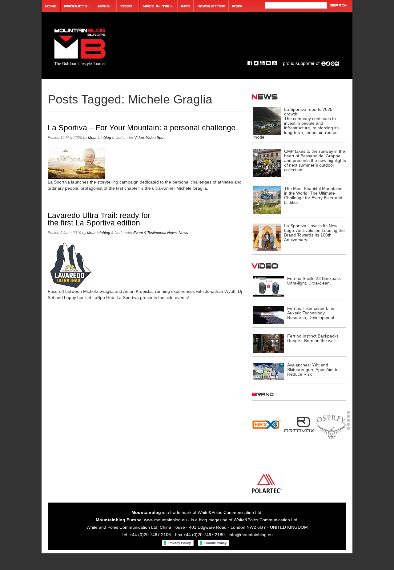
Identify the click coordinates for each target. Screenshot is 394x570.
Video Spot (155, 137)
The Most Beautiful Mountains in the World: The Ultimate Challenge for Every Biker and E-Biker (313, 195)
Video (126, 6)
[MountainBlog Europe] (80, 45)
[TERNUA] (299, 483)
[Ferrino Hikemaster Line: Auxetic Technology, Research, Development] (268, 315)
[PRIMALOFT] (299, 426)
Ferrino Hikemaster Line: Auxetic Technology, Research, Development (311, 313)
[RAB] (331, 422)
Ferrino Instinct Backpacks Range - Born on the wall (313, 338)
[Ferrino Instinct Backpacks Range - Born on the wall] (268, 343)
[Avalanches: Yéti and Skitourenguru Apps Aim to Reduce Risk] (268, 370)
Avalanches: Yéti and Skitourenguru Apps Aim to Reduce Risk (313, 369)
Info (185, 6)
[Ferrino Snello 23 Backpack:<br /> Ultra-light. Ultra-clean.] (268, 286)
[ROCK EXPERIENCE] (267, 457)
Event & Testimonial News (155, 233)
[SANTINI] (299, 457)
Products (75, 6)
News (104, 6)
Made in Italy (158, 6)
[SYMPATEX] (267, 483)
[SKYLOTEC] (331, 457)
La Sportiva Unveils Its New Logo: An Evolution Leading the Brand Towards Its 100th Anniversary (314, 232)
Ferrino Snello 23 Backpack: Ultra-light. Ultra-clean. (314, 280)
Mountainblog (99, 137)
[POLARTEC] (267, 423)
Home (50, 6)
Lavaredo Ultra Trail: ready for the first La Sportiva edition (99, 219)
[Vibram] (331, 484)
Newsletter (211, 6)
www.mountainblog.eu (165, 525)
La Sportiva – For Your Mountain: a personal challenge (141, 127)
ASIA (237, 6)
